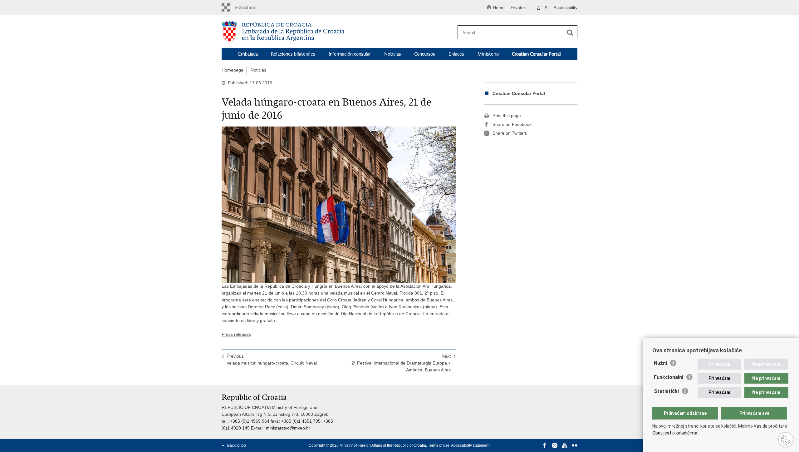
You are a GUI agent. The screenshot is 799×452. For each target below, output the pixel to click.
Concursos (424, 54)
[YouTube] (564, 445)
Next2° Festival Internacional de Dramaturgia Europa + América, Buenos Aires (401, 363)
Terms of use (438, 445)
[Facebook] (544, 445)
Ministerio (488, 54)
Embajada (248, 54)
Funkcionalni (668, 377)
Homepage (232, 69)
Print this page (507, 115)
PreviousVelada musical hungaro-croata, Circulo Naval (272, 359)
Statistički (666, 391)
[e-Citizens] (248, 7)
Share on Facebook (512, 124)
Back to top (236, 445)
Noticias (392, 54)
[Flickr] (574, 445)
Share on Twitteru (510, 133)
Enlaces (456, 54)
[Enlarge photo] (339, 205)
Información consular (350, 54)
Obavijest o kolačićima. (675, 432)
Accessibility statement (470, 445)
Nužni (660, 363)
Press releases (236, 334)
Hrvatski (519, 7)
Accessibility (565, 7)
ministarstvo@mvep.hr (288, 427)
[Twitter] (554, 445)
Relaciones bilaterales (293, 54)
